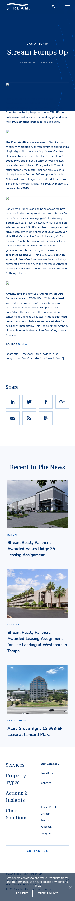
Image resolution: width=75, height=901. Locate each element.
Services (15, 765)
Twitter (45, 820)
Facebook (46, 827)
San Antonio (37, 43)
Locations (47, 773)
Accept (22, 893)
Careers (46, 783)
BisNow (23, 344)
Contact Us (37, 851)
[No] (70, 887)
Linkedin (45, 814)
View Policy (48, 893)
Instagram (46, 833)
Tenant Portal (48, 807)
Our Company (50, 764)
